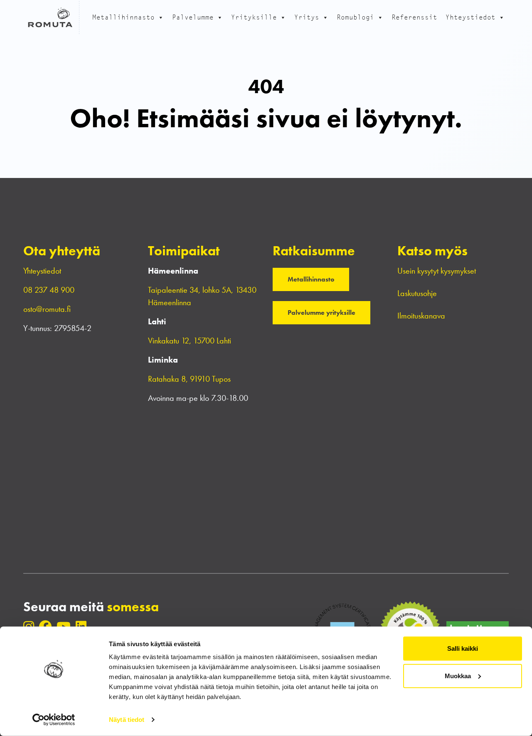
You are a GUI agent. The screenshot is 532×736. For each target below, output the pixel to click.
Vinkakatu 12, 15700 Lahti (189, 340)
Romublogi (355, 17)
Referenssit (414, 17)
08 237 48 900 (48, 289)
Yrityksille (254, 17)
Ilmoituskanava (421, 315)
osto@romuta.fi (47, 309)
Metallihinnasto (123, 17)
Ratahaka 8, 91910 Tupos (189, 378)
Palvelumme (193, 17)
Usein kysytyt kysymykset (436, 270)
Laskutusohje (417, 293)
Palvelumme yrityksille (321, 312)
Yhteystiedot (470, 17)
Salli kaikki (462, 648)
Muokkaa (458, 675)
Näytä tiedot (126, 719)
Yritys (306, 17)
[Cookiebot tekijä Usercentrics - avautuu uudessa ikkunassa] (53, 720)
